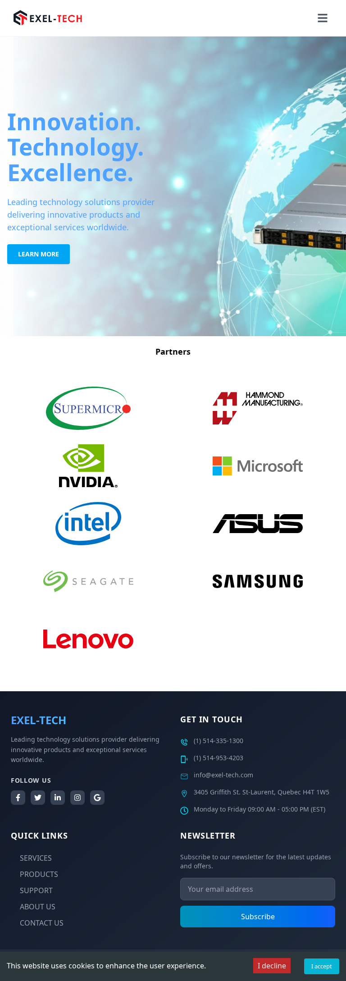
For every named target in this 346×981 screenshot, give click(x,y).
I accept (321, 966)
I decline (272, 966)
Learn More (38, 254)
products (39, 874)
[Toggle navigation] (322, 18)
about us (37, 907)
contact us (42, 923)
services (36, 858)
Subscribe (258, 917)
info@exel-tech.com (223, 775)
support (36, 890)
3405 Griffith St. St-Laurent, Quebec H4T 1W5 (261, 792)
